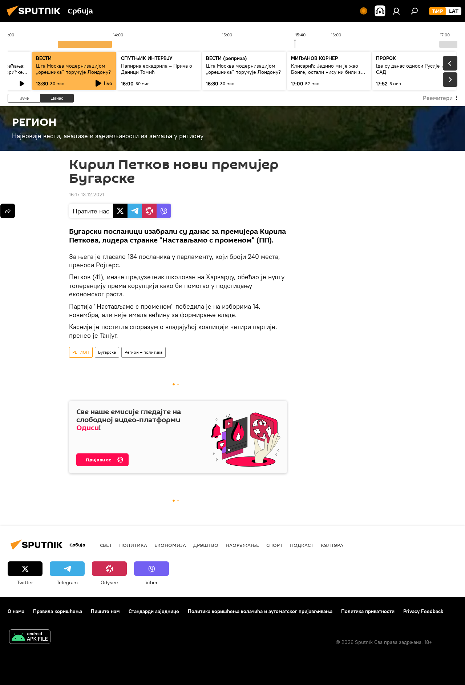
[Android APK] (29, 637)
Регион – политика (143, 352)
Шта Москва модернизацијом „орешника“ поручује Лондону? (73, 69)
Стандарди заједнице (154, 611)
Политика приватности (368, 611)
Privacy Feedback (423, 611)
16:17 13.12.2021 (86, 194)
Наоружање (242, 545)
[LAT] (453, 11)
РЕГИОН (80, 352)
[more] (7, 211)
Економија (170, 545)
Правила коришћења (57, 611)
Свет (106, 545)
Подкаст (302, 545)
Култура (332, 545)
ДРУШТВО (205, 545)
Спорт (274, 545)
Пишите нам (105, 611)
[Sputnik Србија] (36, 17)
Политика (133, 545)
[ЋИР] (437, 11)
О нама (16, 611)
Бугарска (107, 352)
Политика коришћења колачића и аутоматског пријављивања (260, 611)
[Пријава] (396, 11)
